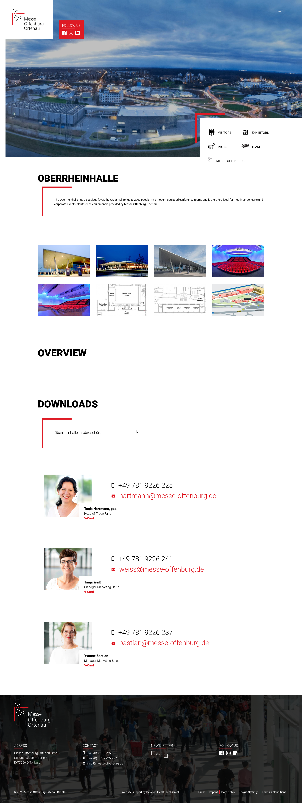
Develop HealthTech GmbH (163, 792)
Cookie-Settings (248, 792)
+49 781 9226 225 (145, 485)
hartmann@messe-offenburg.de (167, 496)
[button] (64, 261)
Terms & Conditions (274, 792)
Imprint (213, 792)
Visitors (224, 133)
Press (222, 147)
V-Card (89, 518)
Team (256, 147)
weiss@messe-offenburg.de (161, 569)
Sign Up (159, 754)
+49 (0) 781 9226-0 (100, 753)
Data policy (228, 792)
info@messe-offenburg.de (105, 763)
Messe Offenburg (230, 161)
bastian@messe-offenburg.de (164, 643)
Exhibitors (260, 133)
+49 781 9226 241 (145, 559)
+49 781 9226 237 (145, 632)
